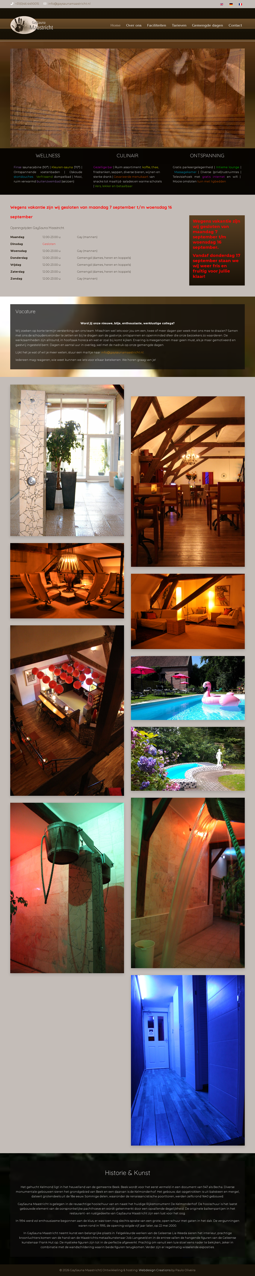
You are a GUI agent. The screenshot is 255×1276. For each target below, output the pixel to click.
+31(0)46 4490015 (27, 3)
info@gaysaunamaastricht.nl (69, 3)
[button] (67, 460)
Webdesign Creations (155, 1270)
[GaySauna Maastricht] (32, 25)
